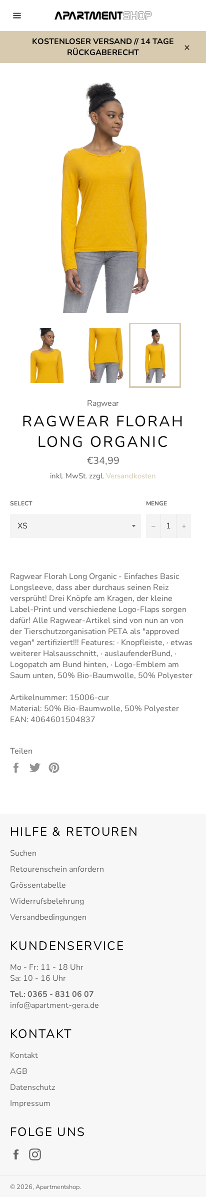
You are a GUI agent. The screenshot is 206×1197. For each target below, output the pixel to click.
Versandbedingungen (48, 917)
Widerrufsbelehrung (47, 901)
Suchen (23, 853)
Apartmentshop (58, 1186)
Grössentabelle (38, 885)
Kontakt (24, 1055)
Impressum (30, 1103)
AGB (19, 1071)
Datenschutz (32, 1087)
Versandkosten (131, 476)
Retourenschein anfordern (57, 869)
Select (21, 503)
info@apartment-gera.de (54, 1005)
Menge (156, 503)
